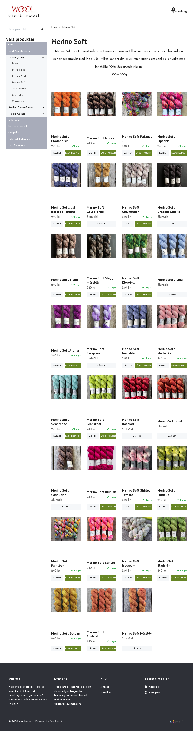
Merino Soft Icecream (130, 563)
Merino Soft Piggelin (166, 492)
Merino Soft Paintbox (60, 563)
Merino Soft (19, 82)
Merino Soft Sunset (101, 562)
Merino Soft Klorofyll (130, 280)
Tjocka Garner (17, 114)
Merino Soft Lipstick (166, 138)
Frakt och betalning (19, 139)
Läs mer (57, 153)
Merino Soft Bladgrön (166, 563)
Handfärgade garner (19, 51)
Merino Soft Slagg (64, 279)
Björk (15, 63)
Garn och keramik (17, 126)
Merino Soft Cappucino (60, 492)
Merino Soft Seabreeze (60, 421)
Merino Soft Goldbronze (95, 209)
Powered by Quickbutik (48, 721)
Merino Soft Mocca (100, 138)
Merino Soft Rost (169, 421)
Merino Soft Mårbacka (166, 351)
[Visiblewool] (24, 12)
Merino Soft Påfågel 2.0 (137, 138)
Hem (10, 45)
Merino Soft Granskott (95, 421)
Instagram (154, 692)
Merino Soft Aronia (65, 350)
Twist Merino (19, 89)
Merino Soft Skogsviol (95, 351)
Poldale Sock (19, 76)
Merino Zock (19, 70)
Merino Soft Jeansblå (130, 351)
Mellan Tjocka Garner (21, 107)
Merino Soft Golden (65, 633)
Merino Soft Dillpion (101, 492)
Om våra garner (17, 145)
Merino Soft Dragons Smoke (168, 209)
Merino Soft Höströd (130, 421)
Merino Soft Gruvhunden (130, 209)
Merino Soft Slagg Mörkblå (100, 280)
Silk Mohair (18, 95)
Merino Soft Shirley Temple (136, 492)
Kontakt (104, 687)
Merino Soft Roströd (95, 634)
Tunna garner (16, 57)
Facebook (154, 687)
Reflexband (14, 120)
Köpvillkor (105, 692)
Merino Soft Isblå (170, 279)
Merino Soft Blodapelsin (60, 138)
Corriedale (18, 101)
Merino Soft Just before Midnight (63, 209)
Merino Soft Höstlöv (137, 633)
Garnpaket (14, 133)
